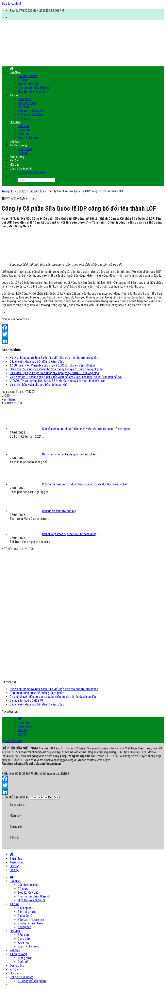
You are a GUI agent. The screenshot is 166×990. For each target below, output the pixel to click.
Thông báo (24, 118)
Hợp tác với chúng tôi (31, 91)
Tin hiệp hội (25, 99)
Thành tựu (24, 722)
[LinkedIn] (83, 340)
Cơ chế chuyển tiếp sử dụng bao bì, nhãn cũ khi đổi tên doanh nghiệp (53, 697)
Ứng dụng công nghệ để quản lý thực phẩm (37, 693)
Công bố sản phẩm (21, 168)
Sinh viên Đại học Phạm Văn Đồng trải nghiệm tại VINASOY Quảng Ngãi (54, 373)
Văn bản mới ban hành (31, 111)
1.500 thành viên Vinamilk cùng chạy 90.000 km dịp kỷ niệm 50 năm (52, 365)
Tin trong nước (27, 103)
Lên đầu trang (13, 741)
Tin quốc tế (25, 107)
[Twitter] (83, 334)
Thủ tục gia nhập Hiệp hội (34, 88)
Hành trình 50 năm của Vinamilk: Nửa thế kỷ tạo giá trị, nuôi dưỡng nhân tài (56, 369)
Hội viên (15, 122)
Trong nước (25, 149)
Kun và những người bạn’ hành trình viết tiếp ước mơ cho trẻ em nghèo (54, 358)
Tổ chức (23, 80)
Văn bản (15, 141)
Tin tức (14, 95)
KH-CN (14, 161)
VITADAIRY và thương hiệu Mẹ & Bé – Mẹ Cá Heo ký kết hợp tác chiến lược (57, 381)
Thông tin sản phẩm (30, 114)
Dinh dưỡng (17, 157)
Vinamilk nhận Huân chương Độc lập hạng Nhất (39, 385)
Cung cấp (24, 130)
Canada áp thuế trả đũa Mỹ (27, 700)
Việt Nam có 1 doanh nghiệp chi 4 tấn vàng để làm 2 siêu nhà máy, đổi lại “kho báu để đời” (66, 377)
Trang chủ (8, 191)
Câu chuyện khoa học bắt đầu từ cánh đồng (37, 361)
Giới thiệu (15, 72)
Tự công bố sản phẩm (32, 172)
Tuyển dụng (25, 726)
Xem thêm (8, 399)
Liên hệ (22, 734)
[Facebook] (83, 327)
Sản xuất (23, 126)
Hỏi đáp (14, 164)
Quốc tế (23, 153)
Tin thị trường (18, 145)
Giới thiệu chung (28, 76)
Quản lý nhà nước (28, 138)
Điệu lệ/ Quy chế (28, 84)
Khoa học (24, 134)
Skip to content (11, 3)
